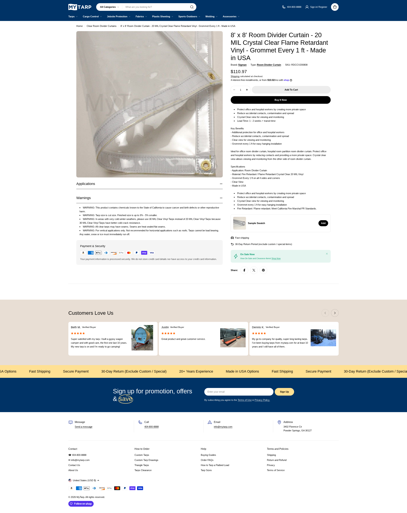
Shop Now (276, 258)
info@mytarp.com (223, 426)
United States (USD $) (84, 480)
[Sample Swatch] (239, 223)
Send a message (83, 426)
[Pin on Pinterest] (263, 270)
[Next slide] (335, 313)
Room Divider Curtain (269, 64)
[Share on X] (254, 270)
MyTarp (80, 497)
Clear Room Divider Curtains (102, 26)
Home (79, 26)
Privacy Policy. (262, 400)
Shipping (235, 76)
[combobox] (146, 7)
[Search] (192, 7)
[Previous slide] (325, 313)
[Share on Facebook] (244, 270)
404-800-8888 (151, 426)
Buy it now (281, 100)
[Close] (327, 254)
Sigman (242, 64)
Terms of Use (245, 400)
